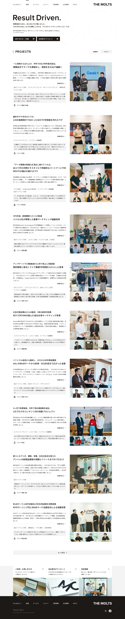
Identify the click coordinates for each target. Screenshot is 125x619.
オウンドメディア (18, 287)
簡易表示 (106, 52)
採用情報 (56, 603)
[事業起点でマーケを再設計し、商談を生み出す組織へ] (39, 84)
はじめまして (17, 603)
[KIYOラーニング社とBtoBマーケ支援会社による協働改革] (39, 521)
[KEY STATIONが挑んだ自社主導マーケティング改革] (39, 331)
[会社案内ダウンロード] (62, 581)
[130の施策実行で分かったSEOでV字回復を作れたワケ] (39, 135)
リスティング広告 (32, 239)
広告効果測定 (48, 527)
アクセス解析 (17, 189)
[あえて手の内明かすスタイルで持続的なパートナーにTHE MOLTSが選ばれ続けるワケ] (39, 185)
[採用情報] (95, 581)
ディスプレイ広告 (43, 239)
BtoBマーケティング (33, 384)
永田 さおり (24, 301)
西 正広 (23, 205)
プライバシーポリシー (18, 610)
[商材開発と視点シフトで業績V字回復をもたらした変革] (39, 282)
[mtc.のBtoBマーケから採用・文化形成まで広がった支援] (39, 379)
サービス (36, 603)
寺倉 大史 (24, 493)
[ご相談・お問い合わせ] (29, 581)
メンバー (46, 603)
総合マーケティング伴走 (20, 87)
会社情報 (66, 603)
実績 (27, 603)
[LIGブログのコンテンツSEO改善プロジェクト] (39, 426)
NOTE (75, 603)
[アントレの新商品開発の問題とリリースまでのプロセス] (39, 475)
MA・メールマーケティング (50, 87)
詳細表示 (95, 52)
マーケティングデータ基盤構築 (46, 189)
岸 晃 (22, 153)
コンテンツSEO (18, 90)
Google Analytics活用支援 (29, 189)
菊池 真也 (24, 538)
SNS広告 (52, 239)
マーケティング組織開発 (35, 140)
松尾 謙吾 (24, 250)
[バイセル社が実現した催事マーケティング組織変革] (39, 233)
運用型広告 (62, 87)
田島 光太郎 (24, 105)
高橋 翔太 (24, 349)
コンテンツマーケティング (35, 87)
